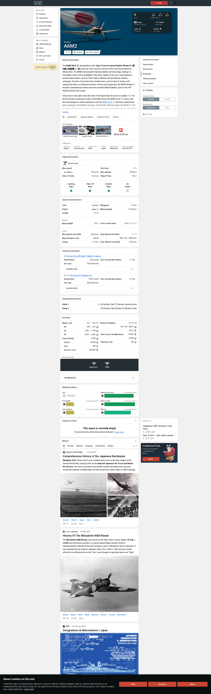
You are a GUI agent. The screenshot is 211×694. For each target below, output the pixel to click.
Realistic (151, 99)
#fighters (95, 614)
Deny (133, 684)
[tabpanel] (99, 274)
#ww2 (89, 520)
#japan (81, 520)
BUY (151, 459)
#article (96, 520)
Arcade (167, 99)
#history (74, 520)
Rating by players (87, 117)
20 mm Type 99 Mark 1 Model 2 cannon (84, 256)
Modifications (70, 378)
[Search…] (170, 3)
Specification (72, 117)
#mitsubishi (121, 614)
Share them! (119, 432)
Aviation (66, 520)
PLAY (159, 3)
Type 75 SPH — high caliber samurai (158, 435)
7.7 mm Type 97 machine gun (79, 275)
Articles (115, 117)
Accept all (162, 684)
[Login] (175, 3)
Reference (151, 108)
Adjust (192, 684)
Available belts (72, 269)
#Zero (80, 614)
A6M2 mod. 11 (108, 102)
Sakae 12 (95, 209)
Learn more (29, 689)
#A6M (87, 614)
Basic (167, 108)
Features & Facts (103, 117)
